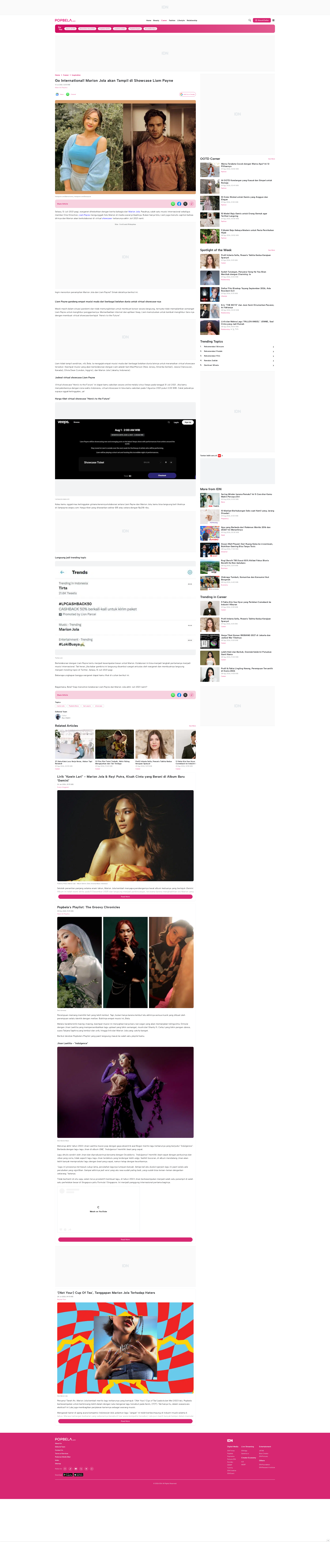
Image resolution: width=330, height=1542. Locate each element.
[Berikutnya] (196, 883)
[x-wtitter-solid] (185, 204)
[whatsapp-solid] (173, 204)
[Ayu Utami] (58, 717)
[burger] (273, 20)
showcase (107, 218)
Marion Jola (134, 211)
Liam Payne (84, 215)
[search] (249, 20)
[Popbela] (65, 20)
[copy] (191, 204)
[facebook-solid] (179, 204)
